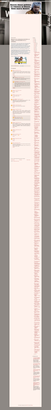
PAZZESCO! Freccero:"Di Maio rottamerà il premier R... (37, 218)
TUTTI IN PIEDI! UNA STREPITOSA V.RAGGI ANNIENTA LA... (37, 84)
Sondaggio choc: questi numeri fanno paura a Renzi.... (36, 143)
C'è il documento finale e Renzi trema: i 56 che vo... (36, 122)
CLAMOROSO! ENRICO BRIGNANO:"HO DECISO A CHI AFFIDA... (36, 55)
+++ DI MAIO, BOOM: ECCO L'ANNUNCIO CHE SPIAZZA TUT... (36, 237)
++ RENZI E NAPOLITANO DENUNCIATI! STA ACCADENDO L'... (36, 212)
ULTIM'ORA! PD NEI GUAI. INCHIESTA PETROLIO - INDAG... (37, 279)
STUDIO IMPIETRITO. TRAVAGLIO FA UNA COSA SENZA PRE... (36, 178)
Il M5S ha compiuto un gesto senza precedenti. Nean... (37, 124)
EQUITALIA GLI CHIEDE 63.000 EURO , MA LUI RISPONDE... (37, 155)
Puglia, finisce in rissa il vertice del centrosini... (36, 96)
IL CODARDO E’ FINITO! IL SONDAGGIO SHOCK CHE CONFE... (37, 117)
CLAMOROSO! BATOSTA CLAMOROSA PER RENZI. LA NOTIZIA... (37, 153)
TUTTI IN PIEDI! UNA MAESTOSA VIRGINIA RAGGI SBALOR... (37, 314)
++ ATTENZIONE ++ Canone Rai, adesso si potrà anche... (36, 102)
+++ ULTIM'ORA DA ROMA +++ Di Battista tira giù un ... (36, 254)
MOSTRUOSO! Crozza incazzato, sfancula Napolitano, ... (36, 243)
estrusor (14, 134)
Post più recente (12, 159)
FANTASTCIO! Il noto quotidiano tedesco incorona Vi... (36, 169)
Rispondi (14, 74)
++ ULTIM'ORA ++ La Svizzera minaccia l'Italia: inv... (37, 201)
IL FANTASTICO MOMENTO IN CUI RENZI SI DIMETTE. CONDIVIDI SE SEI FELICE (36, 358)
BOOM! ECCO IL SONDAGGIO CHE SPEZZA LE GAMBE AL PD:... (36, 276)
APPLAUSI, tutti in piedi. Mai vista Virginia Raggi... (36, 79)
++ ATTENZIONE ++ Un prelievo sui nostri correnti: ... (37, 171)
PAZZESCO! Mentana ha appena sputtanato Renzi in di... (37, 232)
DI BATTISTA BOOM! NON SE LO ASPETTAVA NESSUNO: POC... (36, 273)
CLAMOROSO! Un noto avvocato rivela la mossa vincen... (37, 53)
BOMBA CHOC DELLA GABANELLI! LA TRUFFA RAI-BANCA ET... (36, 112)
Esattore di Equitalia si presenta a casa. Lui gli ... (37, 150)
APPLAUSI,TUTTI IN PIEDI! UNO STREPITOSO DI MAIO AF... (37, 119)
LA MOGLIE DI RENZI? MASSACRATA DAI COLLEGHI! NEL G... (36, 114)
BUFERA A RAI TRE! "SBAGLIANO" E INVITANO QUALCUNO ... (37, 340)
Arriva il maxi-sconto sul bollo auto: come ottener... (37, 322)
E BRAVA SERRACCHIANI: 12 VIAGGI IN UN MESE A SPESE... (37, 81)
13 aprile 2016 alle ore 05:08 (19, 117)
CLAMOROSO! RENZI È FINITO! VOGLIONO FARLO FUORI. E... (37, 286)
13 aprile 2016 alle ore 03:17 (20, 99)
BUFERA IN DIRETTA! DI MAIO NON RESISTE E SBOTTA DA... (37, 241)
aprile (34, 51)
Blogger (32, 405)
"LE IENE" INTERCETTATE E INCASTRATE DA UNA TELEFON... (37, 60)
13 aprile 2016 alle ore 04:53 (18, 109)
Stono (15, 117)
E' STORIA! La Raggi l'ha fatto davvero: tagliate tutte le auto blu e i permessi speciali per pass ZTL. (36, 377)
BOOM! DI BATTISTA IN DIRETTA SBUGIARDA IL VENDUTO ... (37, 220)
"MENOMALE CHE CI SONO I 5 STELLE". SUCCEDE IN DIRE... (36, 330)
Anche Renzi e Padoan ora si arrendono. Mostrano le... (37, 349)
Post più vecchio (28, 159)
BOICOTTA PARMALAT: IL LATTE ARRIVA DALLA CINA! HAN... (37, 317)
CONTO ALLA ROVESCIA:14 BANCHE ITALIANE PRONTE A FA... (37, 67)
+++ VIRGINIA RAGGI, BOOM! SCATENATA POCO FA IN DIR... (36, 181)
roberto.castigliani (15, 99)
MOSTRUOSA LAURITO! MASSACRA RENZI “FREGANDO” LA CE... (37, 343)
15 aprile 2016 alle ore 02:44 (17, 142)
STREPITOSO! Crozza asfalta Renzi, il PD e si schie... (36, 98)
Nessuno (14, 70)
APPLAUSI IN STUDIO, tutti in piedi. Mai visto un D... (37, 210)
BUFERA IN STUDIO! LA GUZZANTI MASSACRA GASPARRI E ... (37, 306)
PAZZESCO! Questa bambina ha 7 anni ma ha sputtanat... (37, 289)
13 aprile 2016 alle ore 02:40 (18, 90)
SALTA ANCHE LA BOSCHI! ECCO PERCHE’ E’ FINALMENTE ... (36, 249)
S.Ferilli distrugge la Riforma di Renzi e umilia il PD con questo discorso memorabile (36, 364)
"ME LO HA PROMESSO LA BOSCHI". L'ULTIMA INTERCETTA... (37, 352)
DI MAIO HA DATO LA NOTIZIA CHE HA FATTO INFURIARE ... (37, 251)
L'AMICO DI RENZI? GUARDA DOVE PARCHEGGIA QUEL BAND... (36, 164)
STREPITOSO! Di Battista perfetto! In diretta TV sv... (37, 77)
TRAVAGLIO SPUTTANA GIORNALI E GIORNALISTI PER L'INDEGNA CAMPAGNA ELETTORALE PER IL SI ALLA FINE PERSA (36, 384)
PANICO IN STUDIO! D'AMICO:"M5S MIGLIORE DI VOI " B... (36, 145)
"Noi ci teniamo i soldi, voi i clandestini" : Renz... (37, 222)
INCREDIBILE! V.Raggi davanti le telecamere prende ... (36, 141)
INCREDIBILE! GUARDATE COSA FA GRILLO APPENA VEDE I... (37, 335)
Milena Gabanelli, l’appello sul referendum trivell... (37, 318)
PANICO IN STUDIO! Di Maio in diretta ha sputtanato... (36, 105)
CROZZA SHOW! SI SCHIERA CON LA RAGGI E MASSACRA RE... (37, 133)
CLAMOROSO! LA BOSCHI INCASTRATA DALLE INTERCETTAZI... (37, 309)
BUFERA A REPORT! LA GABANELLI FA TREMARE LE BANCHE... (37, 327)
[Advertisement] (17, 19)
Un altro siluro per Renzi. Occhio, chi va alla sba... (37, 223)
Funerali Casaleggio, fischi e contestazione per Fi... (37, 261)
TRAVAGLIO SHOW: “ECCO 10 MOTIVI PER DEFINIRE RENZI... (37, 194)
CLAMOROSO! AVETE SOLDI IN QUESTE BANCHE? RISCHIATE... (36, 176)
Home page (20, 159)
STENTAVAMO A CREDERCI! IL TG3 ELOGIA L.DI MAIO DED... (36, 148)
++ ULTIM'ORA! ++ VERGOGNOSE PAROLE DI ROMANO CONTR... (37, 86)
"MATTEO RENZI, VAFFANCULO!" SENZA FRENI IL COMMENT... (36, 127)
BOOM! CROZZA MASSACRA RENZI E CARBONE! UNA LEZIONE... (36, 185)
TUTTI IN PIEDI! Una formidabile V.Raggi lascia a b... (37, 130)
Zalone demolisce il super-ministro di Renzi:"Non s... (36, 197)
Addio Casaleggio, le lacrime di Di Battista (37, 299)
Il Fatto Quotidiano (19, 56)
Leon (13, 142)
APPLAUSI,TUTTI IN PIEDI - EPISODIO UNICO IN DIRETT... (36, 284)
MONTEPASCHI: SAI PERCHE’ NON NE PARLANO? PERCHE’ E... (36, 246)
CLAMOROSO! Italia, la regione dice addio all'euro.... (36, 207)
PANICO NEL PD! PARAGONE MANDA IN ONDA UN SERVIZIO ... (37, 263)
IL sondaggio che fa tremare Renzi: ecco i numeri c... (37, 65)
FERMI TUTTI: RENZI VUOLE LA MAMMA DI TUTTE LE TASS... (37, 304)
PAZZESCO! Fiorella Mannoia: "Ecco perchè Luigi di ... (36, 72)
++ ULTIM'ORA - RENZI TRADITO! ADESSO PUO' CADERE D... (37, 226)
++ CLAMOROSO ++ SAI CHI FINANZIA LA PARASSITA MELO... (37, 100)
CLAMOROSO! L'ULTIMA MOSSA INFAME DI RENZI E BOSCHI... (37, 107)
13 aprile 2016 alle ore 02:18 (18, 70)
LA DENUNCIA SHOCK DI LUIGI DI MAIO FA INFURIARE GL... (37, 183)
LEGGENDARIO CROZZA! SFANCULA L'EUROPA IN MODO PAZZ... (37, 291)
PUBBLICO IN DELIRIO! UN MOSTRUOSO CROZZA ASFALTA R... (37, 63)
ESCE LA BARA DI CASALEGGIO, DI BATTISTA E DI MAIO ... (37, 259)
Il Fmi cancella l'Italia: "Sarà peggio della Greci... (37, 293)
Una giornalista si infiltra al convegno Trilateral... (37, 227)
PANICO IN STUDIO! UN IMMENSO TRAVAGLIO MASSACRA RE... (37, 74)
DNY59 (27, 405)
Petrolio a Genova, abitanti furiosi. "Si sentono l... (37, 190)
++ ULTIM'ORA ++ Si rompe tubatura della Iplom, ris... (36, 234)
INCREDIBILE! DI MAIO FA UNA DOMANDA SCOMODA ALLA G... (37, 157)
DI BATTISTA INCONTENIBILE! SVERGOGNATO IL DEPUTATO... (36, 215)
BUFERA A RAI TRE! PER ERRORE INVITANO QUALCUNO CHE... (37, 92)
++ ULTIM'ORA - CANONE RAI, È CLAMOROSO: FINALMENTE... (36, 136)
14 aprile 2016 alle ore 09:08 (18, 138)
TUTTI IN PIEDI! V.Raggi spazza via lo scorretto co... (37, 173)
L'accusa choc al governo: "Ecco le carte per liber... (37, 159)
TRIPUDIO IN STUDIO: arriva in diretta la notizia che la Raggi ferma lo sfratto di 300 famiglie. (36, 370)
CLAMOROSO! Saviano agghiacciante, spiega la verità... (36, 325)
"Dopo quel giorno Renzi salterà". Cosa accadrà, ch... (36, 161)
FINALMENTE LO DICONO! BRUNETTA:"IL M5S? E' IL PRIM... (37, 295)
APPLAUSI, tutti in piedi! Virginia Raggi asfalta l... (37, 198)
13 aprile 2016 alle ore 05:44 (22, 81)
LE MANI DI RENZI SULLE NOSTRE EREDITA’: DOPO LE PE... (36, 347)
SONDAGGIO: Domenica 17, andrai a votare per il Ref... (37, 239)
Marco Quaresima (17, 81)
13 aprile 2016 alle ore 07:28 (18, 134)
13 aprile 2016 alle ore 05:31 (18, 122)
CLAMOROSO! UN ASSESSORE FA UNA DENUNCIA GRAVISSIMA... (36, 332)
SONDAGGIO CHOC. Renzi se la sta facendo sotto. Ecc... (37, 338)
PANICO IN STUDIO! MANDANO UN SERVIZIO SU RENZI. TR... (37, 268)
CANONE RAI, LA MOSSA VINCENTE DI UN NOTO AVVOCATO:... (37, 302)
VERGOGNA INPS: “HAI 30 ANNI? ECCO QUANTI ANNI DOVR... (37, 192)
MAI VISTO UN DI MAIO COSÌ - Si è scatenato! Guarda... (37, 94)
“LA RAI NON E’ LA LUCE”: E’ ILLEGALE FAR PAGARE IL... (37, 203)
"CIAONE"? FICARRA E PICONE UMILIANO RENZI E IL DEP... (36, 205)
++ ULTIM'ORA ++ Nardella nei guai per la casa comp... (36, 89)
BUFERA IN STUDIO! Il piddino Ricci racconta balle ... (36, 312)
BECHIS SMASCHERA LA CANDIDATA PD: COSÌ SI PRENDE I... (37, 109)
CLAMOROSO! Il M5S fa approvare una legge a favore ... (37, 70)
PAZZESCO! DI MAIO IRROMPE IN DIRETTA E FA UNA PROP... (37, 271)
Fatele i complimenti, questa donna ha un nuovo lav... (37, 125)
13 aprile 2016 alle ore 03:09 (21, 77)
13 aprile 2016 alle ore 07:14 (18, 129)
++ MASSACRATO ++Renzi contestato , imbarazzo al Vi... (37, 321)
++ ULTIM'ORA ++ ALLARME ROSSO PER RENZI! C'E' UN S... (37, 166)
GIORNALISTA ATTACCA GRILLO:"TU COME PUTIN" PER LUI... (37, 230)
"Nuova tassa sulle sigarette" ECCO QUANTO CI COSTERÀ (37, 298)
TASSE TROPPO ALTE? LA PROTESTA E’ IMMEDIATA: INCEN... (37, 266)
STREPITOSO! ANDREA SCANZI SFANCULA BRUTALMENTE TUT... (37, 188)
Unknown (14, 90)
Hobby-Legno (16, 77)
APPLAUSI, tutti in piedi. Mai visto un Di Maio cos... (36, 58)
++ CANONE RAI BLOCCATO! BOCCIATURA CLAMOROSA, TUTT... (37, 256)
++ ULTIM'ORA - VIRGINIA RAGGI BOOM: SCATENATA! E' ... (37, 281)
